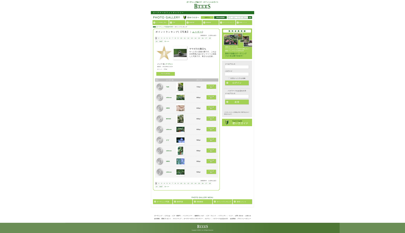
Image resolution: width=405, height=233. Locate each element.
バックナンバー (187, 215)
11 (185, 38)
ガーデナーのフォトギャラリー (193, 218)
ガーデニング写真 (163, 202)
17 (206, 38)
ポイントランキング (228, 22)
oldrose (169, 97)
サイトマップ (177, 218)
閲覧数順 (208, 22)
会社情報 (157, 218)
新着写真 (191, 22)
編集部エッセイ (199, 215)
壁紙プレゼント (166, 218)
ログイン (237, 83)
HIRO (168, 108)
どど (167, 140)
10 (181, 38)
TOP (174, 22)
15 (199, 38)
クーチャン (169, 64)
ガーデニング (158, 215)
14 (195, 38)
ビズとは (167, 215)
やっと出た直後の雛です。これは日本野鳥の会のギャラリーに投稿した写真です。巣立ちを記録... (202, 54)
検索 (250, 17)
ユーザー (197, 32)
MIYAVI (168, 119)
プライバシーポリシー (244, 218)
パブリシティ (222, 215)
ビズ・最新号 (176, 215)
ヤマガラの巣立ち (197, 49)
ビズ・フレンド (211, 215)
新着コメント (243, 22)
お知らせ (248, 215)
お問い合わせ (239, 215)
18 (210, 38)
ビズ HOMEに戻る (161, 22)
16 (202, 38)
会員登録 (233, 218)
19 (156, 41)
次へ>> (166, 41)
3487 (161, 41)
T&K (167, 87)
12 (188, 38)
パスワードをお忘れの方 (220, 218)
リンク (231, 215)
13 (192, 38)
